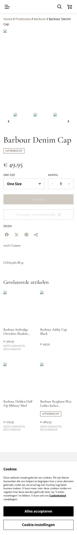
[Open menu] (7, 7)
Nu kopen (38, 199)
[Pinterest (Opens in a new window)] (26, 234)
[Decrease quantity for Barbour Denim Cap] (52, 183)
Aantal (53, 175)
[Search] (59, 7)
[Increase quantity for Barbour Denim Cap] (69, 183)
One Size (9, 175)
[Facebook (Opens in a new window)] (6, 234)
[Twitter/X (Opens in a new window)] (16, 234)
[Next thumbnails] (68, 121)
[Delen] (36, 234)
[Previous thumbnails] (8, 121)
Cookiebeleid (57, 495)
